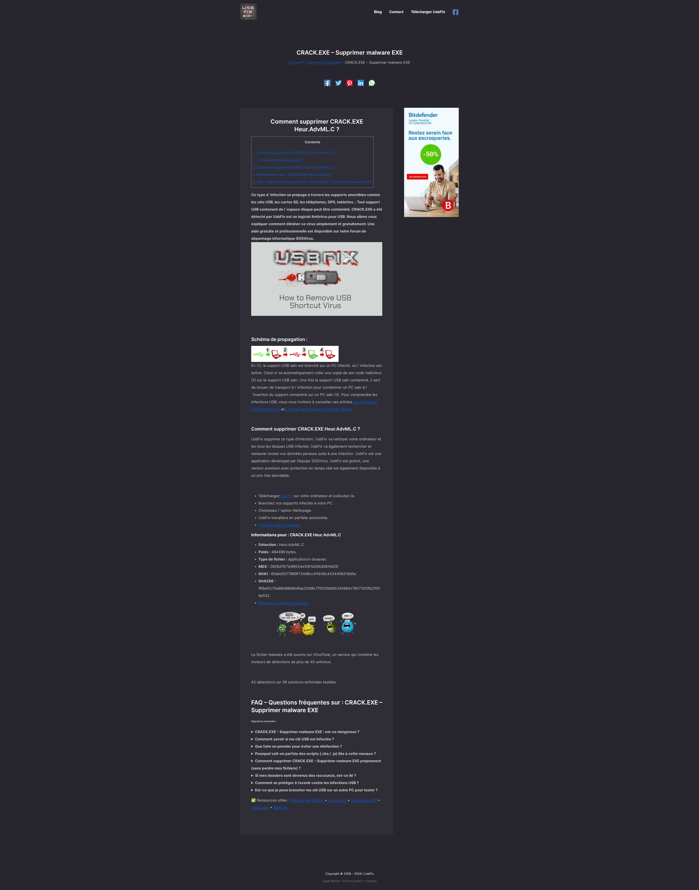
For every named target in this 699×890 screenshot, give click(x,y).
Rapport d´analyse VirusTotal (283, 603)
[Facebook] (455, 12)
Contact (396, 12)
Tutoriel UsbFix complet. (279, 525)
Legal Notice (331, 881)
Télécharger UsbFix (428, 12)
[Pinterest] (349, 83)
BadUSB (280, 807)
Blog (378, 12)
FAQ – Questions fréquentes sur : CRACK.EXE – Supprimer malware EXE (312, 182)
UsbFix (287, 496)
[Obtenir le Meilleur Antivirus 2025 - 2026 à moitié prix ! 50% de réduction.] (431, 162)
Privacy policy (352, 881)
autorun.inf (337, 800)
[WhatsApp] (372, 83)
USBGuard (260, 807)
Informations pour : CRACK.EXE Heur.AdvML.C (292, 175)
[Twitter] (338, 83)
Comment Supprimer (323, 62)
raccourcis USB (364, 800)
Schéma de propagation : (281, 160)
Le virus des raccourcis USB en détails (319, 409)
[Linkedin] (361, 83)
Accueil (295, 62)
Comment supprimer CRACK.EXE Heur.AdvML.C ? (294, 153)
